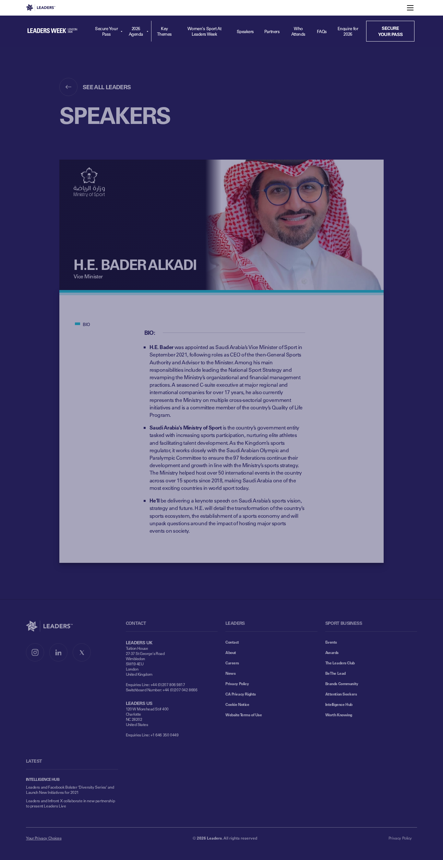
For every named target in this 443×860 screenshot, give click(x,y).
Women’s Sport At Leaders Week (204, 31)
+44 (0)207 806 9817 (167, 684)
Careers (232, 662)
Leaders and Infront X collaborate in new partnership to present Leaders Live (70, 803)
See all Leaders (107, 87)
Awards (332, 652)
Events (331, 642)
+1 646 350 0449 (164, 734)
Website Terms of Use (243, 714)
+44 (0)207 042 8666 (179, 689)
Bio (86, 324)
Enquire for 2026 (348, 31)
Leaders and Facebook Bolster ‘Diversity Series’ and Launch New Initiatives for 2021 (70, 789)
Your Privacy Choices (44, 838)
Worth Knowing (339, 714)
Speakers (245, 31)
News (230, 673)
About (230, 652)
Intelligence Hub (339, 704)
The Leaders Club (340, 662)
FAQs (322, 31)
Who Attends (298, 31)
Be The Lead (335, 673)
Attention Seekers (341, 693)
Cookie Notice (237, 704)
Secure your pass (390, 31)
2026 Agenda (136, 31)
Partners (272, 31)
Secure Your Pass (106, 31)
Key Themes (164, 31)
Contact (232, 642)
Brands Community (341, 683)
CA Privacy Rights (240, 693)
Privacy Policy (237, 683)
